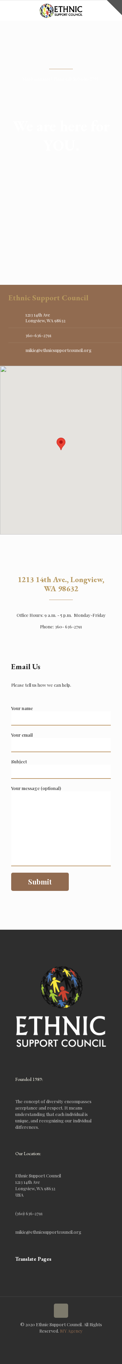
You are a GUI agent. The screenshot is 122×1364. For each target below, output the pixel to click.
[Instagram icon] (61, 1340)
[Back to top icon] (61, 1311)
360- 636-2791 (68, 626)
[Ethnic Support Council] (61, 10)
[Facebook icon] (54, 1340)
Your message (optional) (36, 788)
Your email (22, 735)
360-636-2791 (38, 335)
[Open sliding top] (114, 7)
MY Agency (71, 1331)
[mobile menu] (9, 10)
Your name (22, 708)
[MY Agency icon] (68, 1340)
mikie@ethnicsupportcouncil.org (58, 350)
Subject (19, 761)
